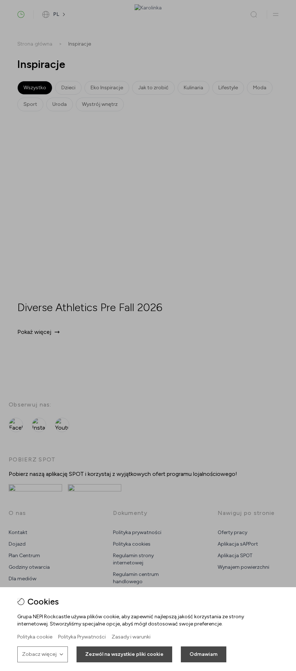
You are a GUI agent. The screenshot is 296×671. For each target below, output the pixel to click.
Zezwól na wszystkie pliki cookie (124, 654)
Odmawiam (204, 654)
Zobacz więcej (39, 654)
